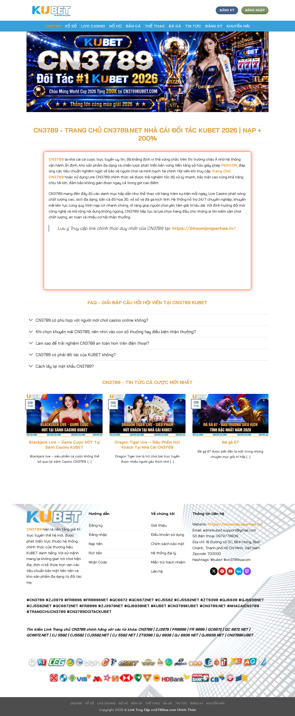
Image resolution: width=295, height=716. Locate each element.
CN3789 (53, 26)
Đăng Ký (213, 26)
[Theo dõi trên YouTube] (230, 571)
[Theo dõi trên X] (214, 571)
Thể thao (155, 26)
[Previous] (25, 434)
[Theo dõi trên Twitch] (247, 571)
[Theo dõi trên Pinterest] (222, 571)
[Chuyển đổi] (31, 320)
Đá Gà (175, 26)
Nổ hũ (115, 26)
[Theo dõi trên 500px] (239, 571)
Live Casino (93, 26)
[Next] (269, 434)
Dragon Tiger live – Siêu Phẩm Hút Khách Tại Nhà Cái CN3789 (147, 445)
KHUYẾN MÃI (238, 26)
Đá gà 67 (230, 442)
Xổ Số (71, 26)
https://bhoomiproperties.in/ (203, 228)
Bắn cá (133, 26)
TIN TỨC (193, 26)
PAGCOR (229, 165)
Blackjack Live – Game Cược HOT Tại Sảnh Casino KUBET (64, 445)
